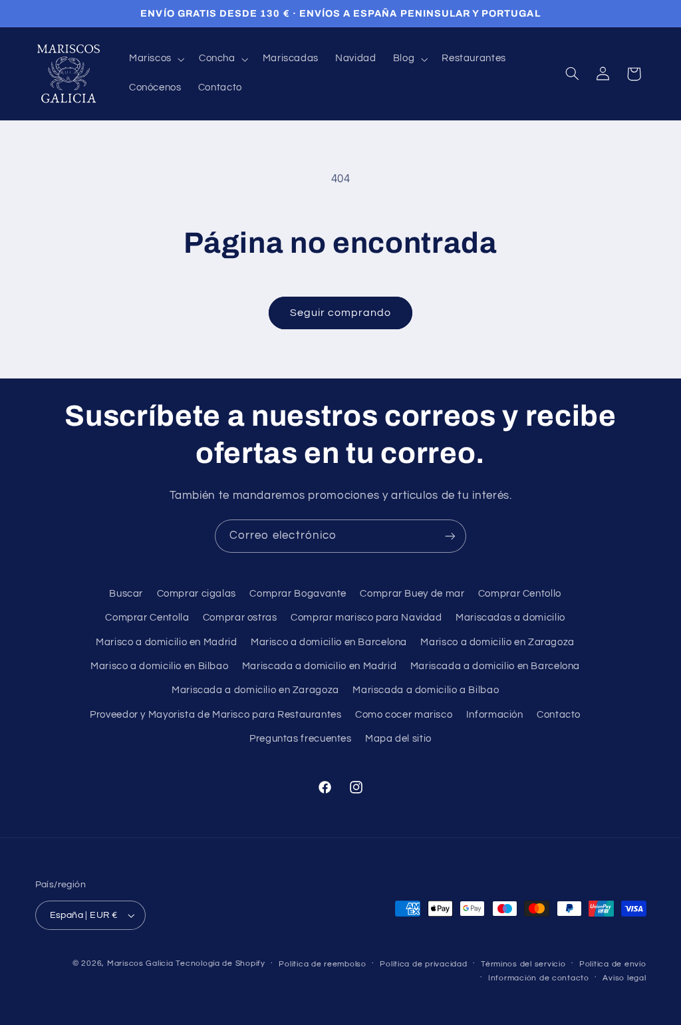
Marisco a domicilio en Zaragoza (497, 642)
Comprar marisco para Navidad (366, 618)
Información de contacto (538, 978)
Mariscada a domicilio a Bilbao (425, 690)
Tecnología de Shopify (220, 963)
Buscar (126, 594)
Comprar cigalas (196, 594)
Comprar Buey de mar (412, 594)
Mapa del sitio (398, 739)
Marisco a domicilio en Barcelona (329, 642)
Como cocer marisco (403, 715)
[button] (155, 59)
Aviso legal (624, 978)
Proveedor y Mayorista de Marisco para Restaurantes (216, 715)
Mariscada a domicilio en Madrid (319, 666)
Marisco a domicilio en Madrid (166, 642)
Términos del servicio (523, 964)
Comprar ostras (240, 618)
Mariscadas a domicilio (510, 618)
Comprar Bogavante (297, 594)
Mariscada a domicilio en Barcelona (495, 666)
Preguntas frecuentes (300, 739)
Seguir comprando (341, 312)
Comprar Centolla (147, 618)
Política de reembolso (322, 964)
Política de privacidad (423, 964)
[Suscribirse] (450, 535)
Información (494, 715)
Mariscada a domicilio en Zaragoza (255, 690)
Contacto (559, 715)
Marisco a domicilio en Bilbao (159, 666)
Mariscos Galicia (140, 963)
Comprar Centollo (519, 594)
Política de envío (612, 964)
